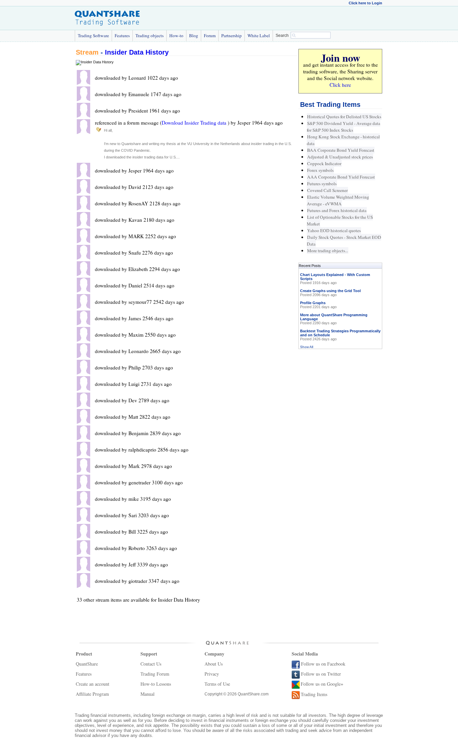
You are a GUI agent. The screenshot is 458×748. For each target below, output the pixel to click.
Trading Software (93, 35)
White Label (258, 35)
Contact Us (150, 664)
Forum (210, 35)
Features (122, 35)
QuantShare (87, 664)
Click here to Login (365, 3)
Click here (340, 84)
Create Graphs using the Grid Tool (330, 291)
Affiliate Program (92, 694)
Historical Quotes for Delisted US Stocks (344, 117)
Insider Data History (137, 52)
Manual (147, 694)
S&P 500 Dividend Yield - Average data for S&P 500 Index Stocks (343, 126)
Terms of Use (217, 684)
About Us (214, 664)
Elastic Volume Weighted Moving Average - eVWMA (338, 200)
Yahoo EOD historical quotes (334, 230)
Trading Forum (154, 674)
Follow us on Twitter (321, 674)
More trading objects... (327, 251)
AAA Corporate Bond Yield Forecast (341, 177)
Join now (340, 57)
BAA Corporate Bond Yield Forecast (340, 150)
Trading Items (314, 694)
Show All (306, 347)
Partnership (231, 35)
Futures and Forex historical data (336, 210)
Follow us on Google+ (322, 684)
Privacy (212, 674)
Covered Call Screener (327, 190)
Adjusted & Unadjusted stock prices (340, 157)
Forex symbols (320, 170)
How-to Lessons (155, 684)
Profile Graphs (313, 303)
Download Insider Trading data (195, 122)
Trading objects (149, 35)
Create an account (92, 684)
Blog (193, 35)
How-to (176, 35)
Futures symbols (322, 184)
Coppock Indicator (324, 163)
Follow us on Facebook (323, 664)
